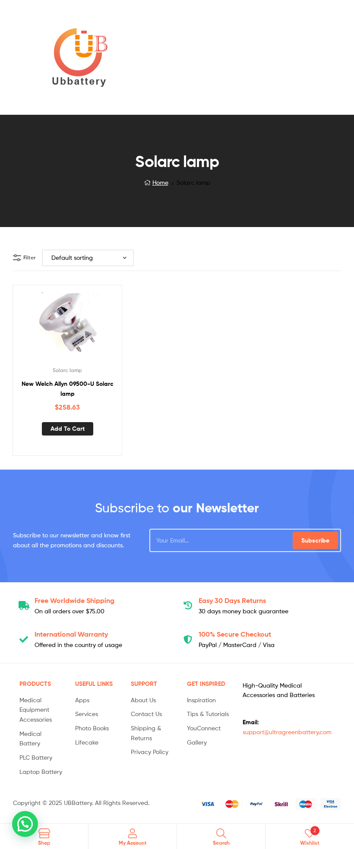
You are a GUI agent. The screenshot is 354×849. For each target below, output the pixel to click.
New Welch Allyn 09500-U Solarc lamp (68, 389)
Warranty (71, 634)
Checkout (235, 634)
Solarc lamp (67, 370)
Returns (232, 600)
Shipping (74, 600)
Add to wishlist (46, 325)
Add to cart (68, 428)
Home (160, 182)
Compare (67, 325)
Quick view (88, 325)
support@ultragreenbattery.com (287, 731)
